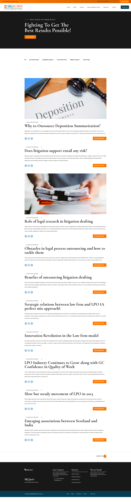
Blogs (72, 494)
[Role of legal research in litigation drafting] (65, 193)
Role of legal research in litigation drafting (59, 221)
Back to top (92, 494)
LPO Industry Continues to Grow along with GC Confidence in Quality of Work (64, 364)
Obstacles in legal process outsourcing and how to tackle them (65, 250)
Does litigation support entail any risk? (56, 150)
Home (68, 7)
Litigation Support (32, 122)
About (74, 7)
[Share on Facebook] (26, 138)
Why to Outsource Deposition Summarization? (62, 125)
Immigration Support (76, 476)
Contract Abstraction (76, 482)
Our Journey (78, 494)
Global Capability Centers (93, 7)
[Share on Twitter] (29, 138)
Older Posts (99, 456)
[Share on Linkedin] (32, 138)
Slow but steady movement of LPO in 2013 (59, 393)
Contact (114, 7)
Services (82, 7)
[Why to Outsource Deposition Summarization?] (65, 98)
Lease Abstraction (75, 479)
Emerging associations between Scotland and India (61, 422)
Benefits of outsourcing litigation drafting (58, 277)
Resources (106, 7)
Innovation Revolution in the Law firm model (61, 335)
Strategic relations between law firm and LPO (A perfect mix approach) (64, 306)
